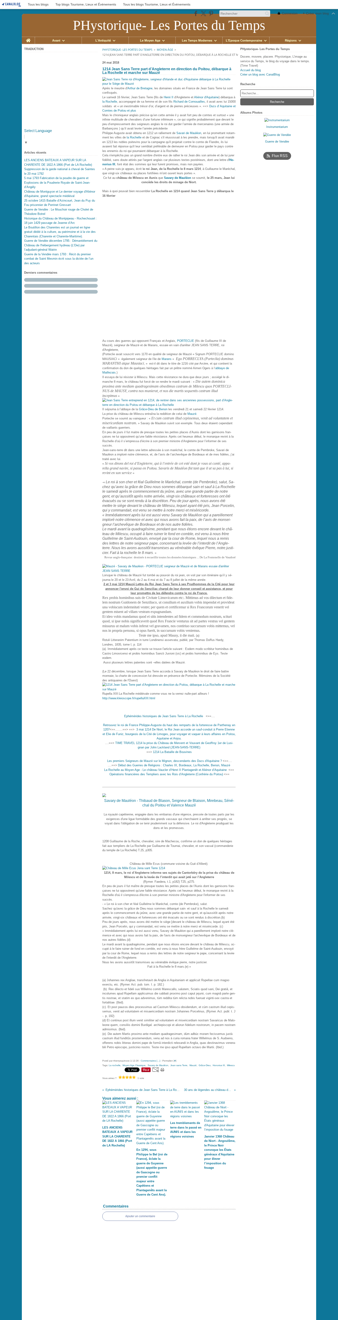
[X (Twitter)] (203, 13)
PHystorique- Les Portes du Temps (127, 50)
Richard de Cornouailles (189, 101)
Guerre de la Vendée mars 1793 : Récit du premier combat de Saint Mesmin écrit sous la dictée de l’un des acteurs (58, 259)
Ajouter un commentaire (140, 1216)
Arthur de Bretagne (139, 88)
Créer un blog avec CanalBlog (260, 74)
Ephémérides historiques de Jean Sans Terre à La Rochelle (164, 716)
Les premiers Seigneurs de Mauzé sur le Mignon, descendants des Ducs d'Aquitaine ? (164, 761)
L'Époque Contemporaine (244, 40)
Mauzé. (191, 414)
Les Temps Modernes (197, 40)
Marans (167, 359)
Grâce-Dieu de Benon (153, 409)
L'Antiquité (103, 40)
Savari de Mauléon (188, 133)
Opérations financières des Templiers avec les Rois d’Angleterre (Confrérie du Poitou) (166, 774)
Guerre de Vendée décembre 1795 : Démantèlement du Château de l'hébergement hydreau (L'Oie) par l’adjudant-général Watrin (60, 245)
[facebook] (196, 13)
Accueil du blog (250, 70)
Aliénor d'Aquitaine (206, 97)
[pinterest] (211, 13)
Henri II (168, 97)
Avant (56, 40)
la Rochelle (109, 101)
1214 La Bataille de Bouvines (172, 752)
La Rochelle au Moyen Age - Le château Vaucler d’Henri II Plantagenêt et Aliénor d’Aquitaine (166, 770)
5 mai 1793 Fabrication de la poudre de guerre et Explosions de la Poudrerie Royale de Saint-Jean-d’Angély (57, 182)
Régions (291, 40)
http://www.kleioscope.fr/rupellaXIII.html (128, 698)
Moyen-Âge (165, 50)
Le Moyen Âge (150, 40)
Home (28, 38)
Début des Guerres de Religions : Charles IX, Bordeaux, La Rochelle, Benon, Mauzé (174, 765)
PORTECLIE (185, 341)
